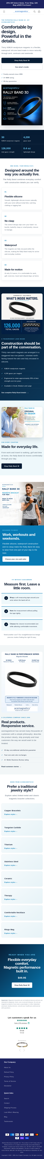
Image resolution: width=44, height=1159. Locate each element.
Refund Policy (9, 1072)
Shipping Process (10, 1108)
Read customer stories (11, 766)
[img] (22, 1020)
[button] (4, 12)
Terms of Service (10, 1081)
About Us (7, 1067)
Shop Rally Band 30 (22, 60)
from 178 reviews (20, 1023)
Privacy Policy (9, 1076)
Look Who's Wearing (11, 1112)
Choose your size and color (15, 559)
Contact (7, 1103)
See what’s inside (22, 67)
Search (6, 1098)
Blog (5, 1117)
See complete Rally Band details (15, 392)
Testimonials (8, 1121)
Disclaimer (7, 1086)
